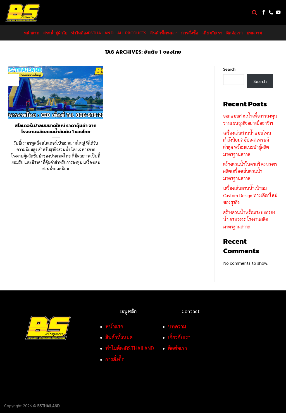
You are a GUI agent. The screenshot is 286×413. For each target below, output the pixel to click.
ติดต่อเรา (234, 32)
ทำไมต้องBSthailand (92, 32)
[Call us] (271, 12)
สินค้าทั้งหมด (161, 32)
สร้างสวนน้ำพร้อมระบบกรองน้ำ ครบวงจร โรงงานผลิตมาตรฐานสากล (249, 219)
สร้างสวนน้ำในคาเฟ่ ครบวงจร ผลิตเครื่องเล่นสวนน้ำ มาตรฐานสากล (250, 171)
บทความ (254, 32)
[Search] (254, 12)
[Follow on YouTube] (278, 12)
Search (229, 68)
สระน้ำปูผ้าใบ (55, 32)
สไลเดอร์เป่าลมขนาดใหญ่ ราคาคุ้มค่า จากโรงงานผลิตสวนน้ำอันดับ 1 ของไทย (56, 129)
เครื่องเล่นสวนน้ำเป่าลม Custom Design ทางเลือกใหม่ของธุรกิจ (250, 195)
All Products (131, 32)
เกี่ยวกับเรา (212, 32)
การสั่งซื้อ (190, 32)
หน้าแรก (31, 32)
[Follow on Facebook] (263, 12)
